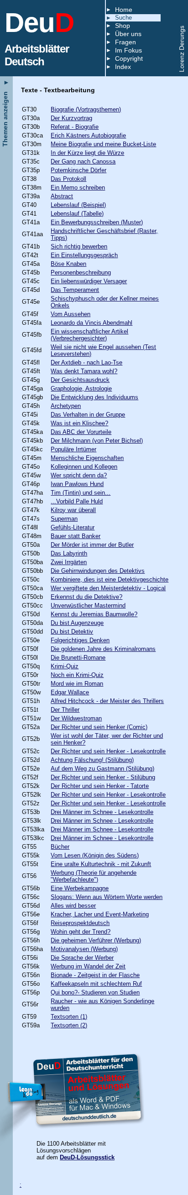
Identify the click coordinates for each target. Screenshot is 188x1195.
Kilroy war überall (73, 510)
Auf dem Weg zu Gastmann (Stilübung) (102, 768)
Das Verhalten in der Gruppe (88, 414)
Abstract (62, 196)
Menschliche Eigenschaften (87, 458)
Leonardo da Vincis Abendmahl (91, 322)
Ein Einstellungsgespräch (84, 255)
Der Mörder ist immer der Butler (92, 544)
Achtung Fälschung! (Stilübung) (92, 759)
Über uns (128, 33)
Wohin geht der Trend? (80, 931)
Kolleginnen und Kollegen (84, 466)
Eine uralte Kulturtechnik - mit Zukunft (101, 864)
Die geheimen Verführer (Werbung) (96, 940)
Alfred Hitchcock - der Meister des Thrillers (107, 701)
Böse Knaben (68, 263)
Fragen (125, 42)
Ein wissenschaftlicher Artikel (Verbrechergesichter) (89, 335)
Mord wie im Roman (77, 683)
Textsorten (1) (69, 1016)
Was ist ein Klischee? (79, 423)
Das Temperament (75, 289)
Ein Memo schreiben (78, 187)
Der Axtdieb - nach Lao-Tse (86, 362)
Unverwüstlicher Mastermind (88, 605)
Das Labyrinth (69, 553)
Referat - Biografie (75, 126)
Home (123, 9)
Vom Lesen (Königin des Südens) (95, 855)
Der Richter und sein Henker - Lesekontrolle (108, 751)
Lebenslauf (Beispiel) (78, 204)
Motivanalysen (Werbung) (84, 949)
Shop (122, 25)
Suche (123, 17)
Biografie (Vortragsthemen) (86, 109)
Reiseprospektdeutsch (80, 923)
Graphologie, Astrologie (81, 388)
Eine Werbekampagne (80, 888)
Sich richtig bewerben (79, 246)
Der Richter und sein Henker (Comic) (99, 727)
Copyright (129, 58)
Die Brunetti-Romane (78, 657)
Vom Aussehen (70, 314)
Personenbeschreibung (81, 272)
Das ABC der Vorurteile (81, 431)
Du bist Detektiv (72, 631)
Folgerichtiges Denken (80, 640)
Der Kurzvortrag (71, 118)
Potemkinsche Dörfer (78, 170)
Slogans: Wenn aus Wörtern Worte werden (106, 897)
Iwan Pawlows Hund (77, 484)
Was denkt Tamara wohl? (84, 371)
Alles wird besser (73, 905)
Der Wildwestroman (76, 718)
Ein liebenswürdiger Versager (89, 281)
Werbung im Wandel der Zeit (88, 966)
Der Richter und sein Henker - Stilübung (103, 777)
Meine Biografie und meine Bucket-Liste (103, 144)
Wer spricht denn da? (79, 475)
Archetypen (66, 405)
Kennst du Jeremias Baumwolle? (94, 614)
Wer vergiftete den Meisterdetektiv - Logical (108, 588)
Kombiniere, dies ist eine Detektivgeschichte (109, 579)
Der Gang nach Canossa (83, 161)
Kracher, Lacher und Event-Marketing (100, 914)
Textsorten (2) (69, 1025)
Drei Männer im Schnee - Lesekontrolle (102, 812)
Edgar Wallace (70, 692)
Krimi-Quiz (64, 666)
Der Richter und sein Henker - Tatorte (100, 786)
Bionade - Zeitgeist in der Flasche (95, 975)
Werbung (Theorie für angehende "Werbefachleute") (93, 876)
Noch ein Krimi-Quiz (77, 675)
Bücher (60, 846)
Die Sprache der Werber (82, 957)
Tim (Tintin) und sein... (80, 492)
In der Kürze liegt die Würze (87, 152)
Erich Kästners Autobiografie (88, 135)
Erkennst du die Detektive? (86, 596)
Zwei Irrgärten (69, 562)
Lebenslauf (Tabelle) (77, 213)
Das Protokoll (68, 178)
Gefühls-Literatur (72, 527)
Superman (64, 518)
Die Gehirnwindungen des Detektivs (98, 570)
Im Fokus (128, 50)
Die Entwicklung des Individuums (94, 397)
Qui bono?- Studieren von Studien (95, 992)
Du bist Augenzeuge (77, 622)
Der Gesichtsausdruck (80, 379)
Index (123, 66)
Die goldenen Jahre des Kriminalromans (103, 648)
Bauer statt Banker (75, 536)
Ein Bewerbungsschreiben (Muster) (97, 222)
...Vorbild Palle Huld (77, 501)
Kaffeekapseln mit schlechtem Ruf (96, 983)
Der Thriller (65, 709)
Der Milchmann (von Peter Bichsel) (97, 440)
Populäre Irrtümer (73, 449)
